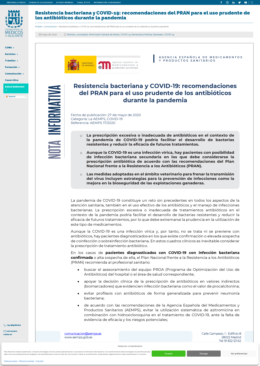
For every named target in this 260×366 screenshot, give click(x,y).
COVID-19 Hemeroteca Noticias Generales (142, 34)
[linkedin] (233, 2)
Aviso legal (39, 361)
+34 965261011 (13, 325)
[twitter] (239, 2)
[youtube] (245, 2)
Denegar (204, 353)
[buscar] (252, 2)
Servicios (10, 54)
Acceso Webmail (65, 3)
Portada (38, 27)
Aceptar (169, 353)
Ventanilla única (16, 3)
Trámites (10, 60)
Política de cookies (10, 361)
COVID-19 (169, 34)
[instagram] (227, 2)
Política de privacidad (26, 361)
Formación (11, 67)
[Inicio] (14, 23)
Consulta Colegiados (41, 3)
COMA (8, 47)
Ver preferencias (239, 353)
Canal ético (83, 3)
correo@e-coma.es (10, 332)
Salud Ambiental (14, 86)
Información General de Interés (104, 34)
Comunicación (13, 73)
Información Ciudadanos (107, 3)
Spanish (11, 96)
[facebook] (221, 2)
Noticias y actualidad (77, 34)
